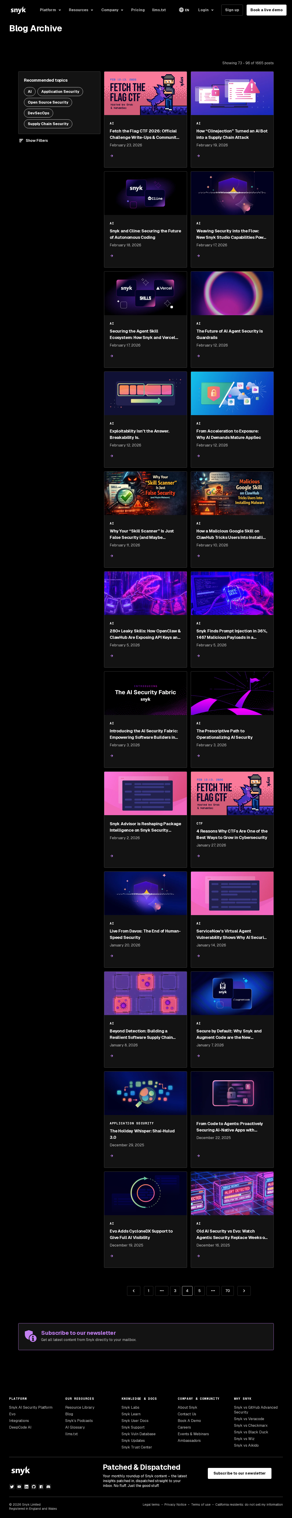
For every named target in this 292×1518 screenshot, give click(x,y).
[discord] (48, 1486)
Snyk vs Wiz (244, 1438)
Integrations (19, 1420)
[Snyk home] (18, 10)
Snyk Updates (133, 1440)
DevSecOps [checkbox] (38, 113)
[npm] (41, 1486)
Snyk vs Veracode (249, 1418)
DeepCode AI (20, 1427)
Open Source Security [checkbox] (48, 102)
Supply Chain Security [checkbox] (48, 123)
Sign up (232, 10)
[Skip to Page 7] (213, 1291)
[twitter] (12, 1486)
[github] (33, 1486)
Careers (184, 1427)
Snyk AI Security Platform (30, 1407)
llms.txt (71, 1434)
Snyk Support (133, 1427)
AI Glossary (75, 1427)
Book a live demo (266, 10)
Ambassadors (189, 1440)
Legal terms (151, 1504)
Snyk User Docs (135, 1420)
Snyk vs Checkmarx (251, 1425)
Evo (12, 1414)
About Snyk (187, 1407)
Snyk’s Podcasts (79, 1420)
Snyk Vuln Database (139, 1434)
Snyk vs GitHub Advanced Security (256, 1410)
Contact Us (187, 1414)
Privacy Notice (175, 1504)
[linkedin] (26, 1486)
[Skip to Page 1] (161, 1291)
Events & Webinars (193, 1434)
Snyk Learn (131, 1414)
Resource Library (79, 1407)
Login (203, 10)
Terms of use (201, 1504)
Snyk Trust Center (137, 1447)
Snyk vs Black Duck (251, 1432)
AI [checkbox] (30, 91)
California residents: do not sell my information (249, 1504)
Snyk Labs (130, 1407)
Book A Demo (189, 1420)
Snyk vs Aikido (246, 1445)
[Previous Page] (133, 1291)
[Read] (112, 156)
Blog (69, 1414)
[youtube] (19, 1486)
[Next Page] (244, 1291)
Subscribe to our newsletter (240, 1473)
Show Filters (37, 140)
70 (226, 1289)
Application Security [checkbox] (60, 91)
